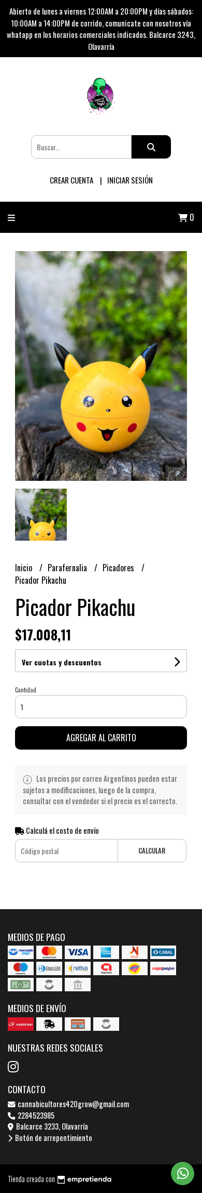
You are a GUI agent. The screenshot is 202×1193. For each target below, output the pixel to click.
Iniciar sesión (130, 180)
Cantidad (25, 690)
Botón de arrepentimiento (52, 1137)
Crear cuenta (71, 180)
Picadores (119, 567)
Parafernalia (68, 567)
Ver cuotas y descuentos (62, 662)
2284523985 (35, 1115)
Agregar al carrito (101, 737)
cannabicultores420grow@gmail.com (72, 1103)
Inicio (24, 567)
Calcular (151, 851)
